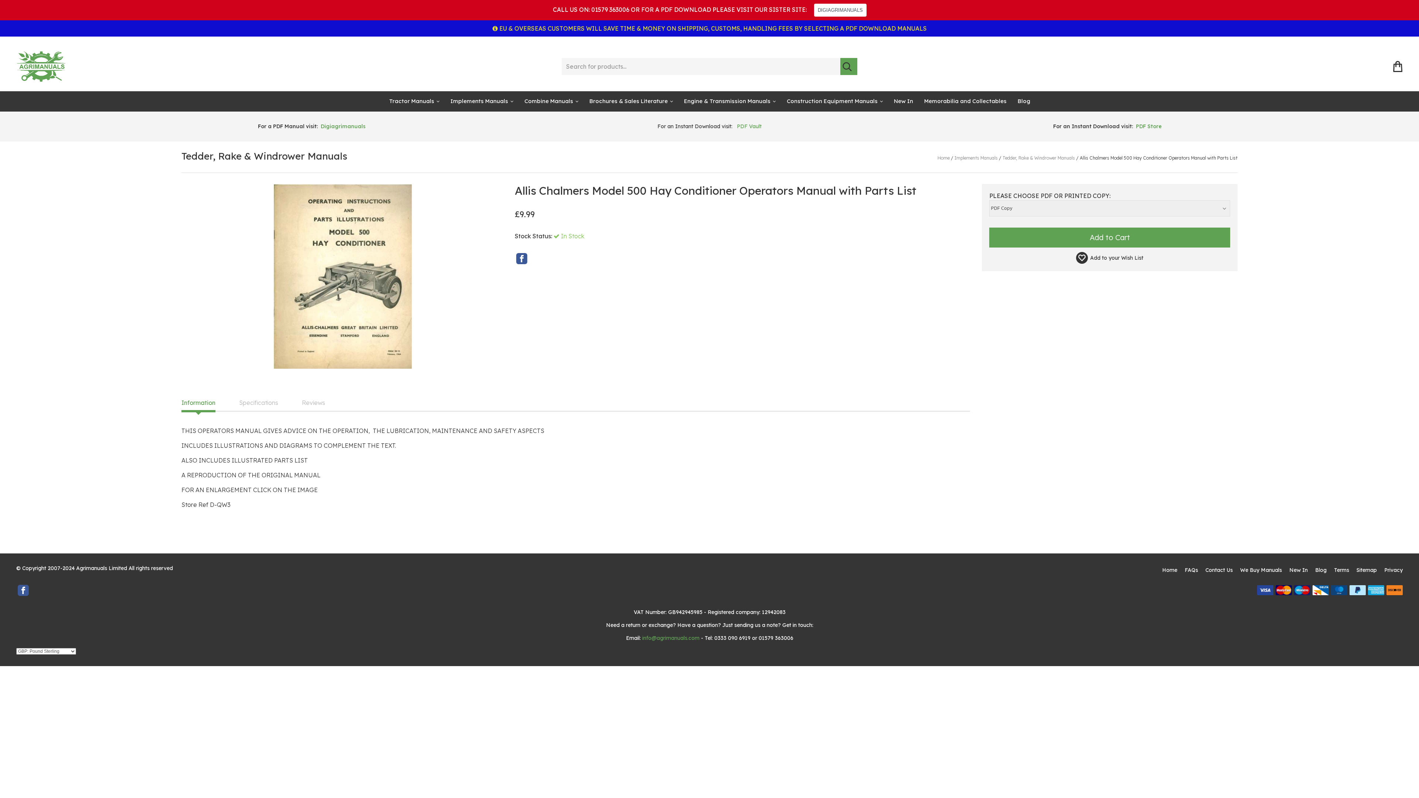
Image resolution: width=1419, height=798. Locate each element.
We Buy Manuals (1261, 570)
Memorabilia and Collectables (965, 101)
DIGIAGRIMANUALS (840, 10)
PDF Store (1149, 126)
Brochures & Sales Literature (628, 101)
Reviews (313, 403)
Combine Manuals (548, 101)
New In (903, 101)
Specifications (258, 403)
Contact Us (1219, 570)
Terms (1341, 570)
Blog (1024, 101)
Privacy (1393, 570)
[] (848, 66)
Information (198, 403)
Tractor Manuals (411, 101)
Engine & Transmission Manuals (727, 101)
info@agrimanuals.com (671, 638)
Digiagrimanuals (343, 126)
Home (1169, 570)
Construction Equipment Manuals (832, 101)
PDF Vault (749, 126)
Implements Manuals (479, 101)
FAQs (1191, 570)
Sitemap (1367, 570)
